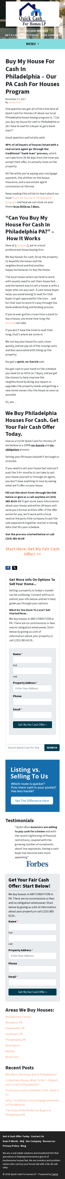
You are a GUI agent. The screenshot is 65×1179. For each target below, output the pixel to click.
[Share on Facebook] (7, 568)
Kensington (12, 1045)
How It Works (10, 1141)
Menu (31, 43)
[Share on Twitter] (14, 568)
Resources (49, 1141)
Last (15, 676)
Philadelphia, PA (15, 1040)
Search (52, 748)
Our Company (51, 35)
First (15, 665)
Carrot (55, 1174)
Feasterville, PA (15, 1028)
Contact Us (37, 1136)
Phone (17, 696)
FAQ (22, 1141)
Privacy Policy (11, 1146)
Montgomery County (18, 1017)
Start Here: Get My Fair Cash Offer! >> (33, 551)
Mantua (10, 1051)
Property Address (25, 683)
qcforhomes (14, 102)
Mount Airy (12, 1057)
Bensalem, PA (13, 1023)
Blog (23, 1146)
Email (17, 709)
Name (17, 654)
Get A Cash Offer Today (21, 35)
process (10, 323)
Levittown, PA (14, 1034)
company (21, 245)
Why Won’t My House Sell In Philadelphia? (31, 1075)
